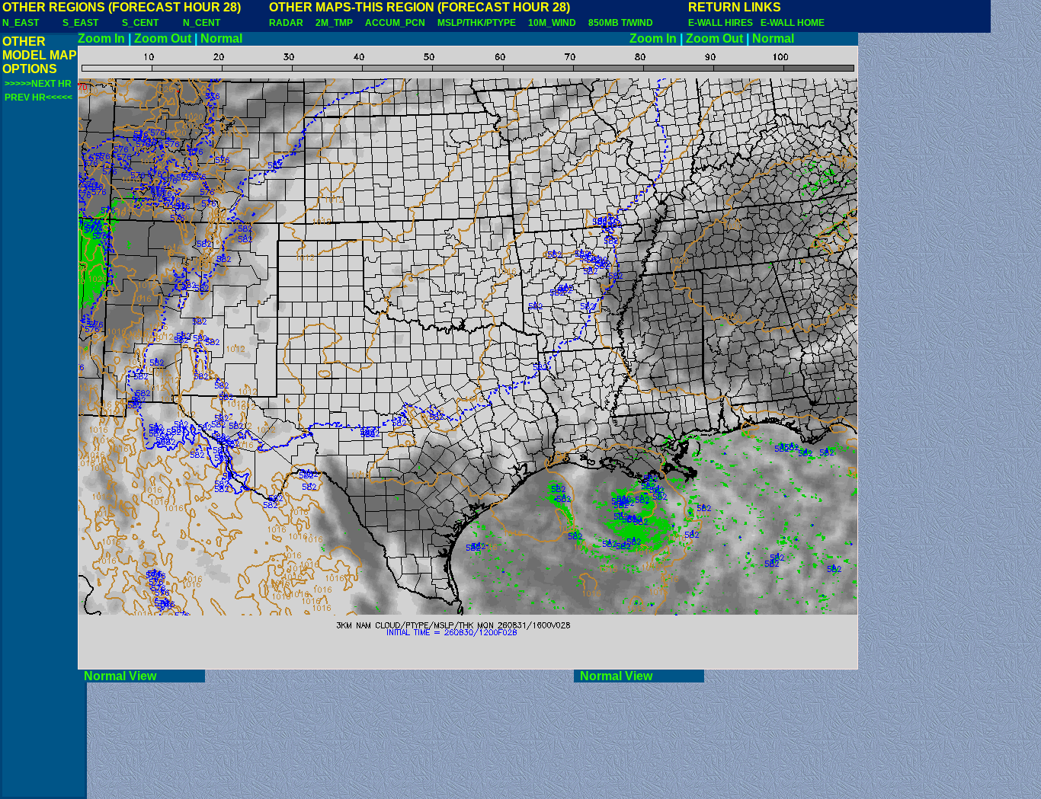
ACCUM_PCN (395, 23)
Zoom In (101, 38)
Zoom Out (162, 38)
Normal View (141, 676)
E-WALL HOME (793, 23)
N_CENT (201, 23)
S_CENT (140, 23)
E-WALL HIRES (723, 23)
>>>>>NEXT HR (38, 83)
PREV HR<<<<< (38, 97)
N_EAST (20, 23)
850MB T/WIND (620, 23)
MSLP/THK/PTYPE (476, 23)
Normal (221, 38)
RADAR (286, 23)
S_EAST (80, 23)
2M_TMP (334, 23)
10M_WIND (552, 23)
